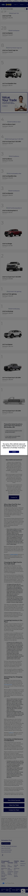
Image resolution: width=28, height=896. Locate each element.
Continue (14, 451)
